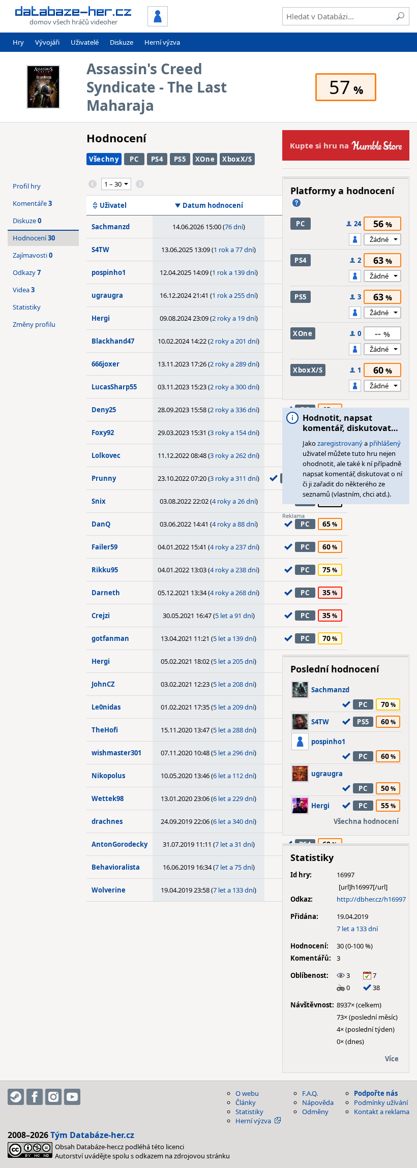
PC (134, 159)
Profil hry (27, 186)
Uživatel (113, 205)
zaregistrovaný (340, 443)
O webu (247, 1093)
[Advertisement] (345, 583)
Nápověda (318, 1102)
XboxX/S (237, 159)
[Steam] (16, 1097)
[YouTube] (72, 1097)
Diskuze (121, 42)
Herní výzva (162, 42)
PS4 (157, 159)
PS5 (180, 159)
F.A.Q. (310, 1093)
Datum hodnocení (213, 205)
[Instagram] (53, 1097)
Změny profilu (34, 324)
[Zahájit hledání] (400, 16)
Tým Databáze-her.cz (92, 1135)
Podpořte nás (376, 1093)
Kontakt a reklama (381, 1111)
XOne (205, 159)
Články (245, 1102)
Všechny (104, 159)
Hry (18, 42)
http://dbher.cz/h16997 (371, 899)
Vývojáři (47, 42)
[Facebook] (34, 1097)
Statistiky (27, 307)
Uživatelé (85, 42)
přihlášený (385, 443)
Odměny (315, 1111)
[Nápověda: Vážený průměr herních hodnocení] (296, 203)
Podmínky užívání (381, 1102)
